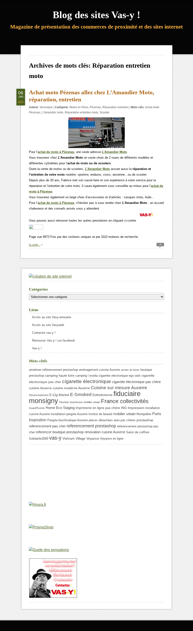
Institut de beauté (100, 414)
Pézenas (95, 107)
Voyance (92, 438)
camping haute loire (59, 375)
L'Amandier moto (52, 112)
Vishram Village (73, 438)
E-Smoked (81, 394)
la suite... (34, 245)
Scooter (104, 112)
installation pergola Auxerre (69, 414)
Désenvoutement (38, 395)
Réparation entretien (115, 107)
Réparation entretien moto (81, 112)
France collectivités (125, 401)
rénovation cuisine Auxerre (104, 432)
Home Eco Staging (60, 408)
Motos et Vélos (78, 107)
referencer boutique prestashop (60, 432)
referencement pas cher (47, 426)
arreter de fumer (130, 369)
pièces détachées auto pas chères (112, 420)
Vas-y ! (37, 348)
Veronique (46, 107)
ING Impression (132, 408)
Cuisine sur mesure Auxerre (119, 387)
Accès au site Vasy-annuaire (51, 317)
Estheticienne (102, 395)
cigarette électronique (86, 381)
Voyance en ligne (111, 438)
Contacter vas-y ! (44, 332)
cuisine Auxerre (40, 388)
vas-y (55, 438)
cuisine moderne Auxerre (71, 388)
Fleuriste (64, 402)
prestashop (145, 420)
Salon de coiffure (137, 432)
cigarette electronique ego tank (120, 375)
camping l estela (86, 375)
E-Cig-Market (59, 395)
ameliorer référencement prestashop (53, 369)
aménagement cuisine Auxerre (99, 369)
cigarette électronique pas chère (136, 382)
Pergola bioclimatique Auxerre (67, 420)
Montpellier (144, 414)
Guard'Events (37, 408)
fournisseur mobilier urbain (85, 402)
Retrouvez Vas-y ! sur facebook (53, 340)
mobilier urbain (124, 414)
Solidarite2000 (38, 438)
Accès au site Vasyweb (48, 325)
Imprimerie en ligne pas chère (98, 408)
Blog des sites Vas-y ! (96, 14)
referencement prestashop (91, 426)
